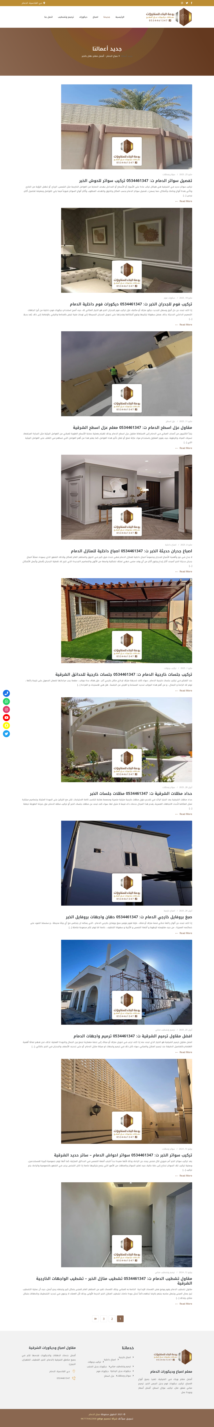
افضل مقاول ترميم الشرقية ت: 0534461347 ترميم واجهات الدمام (133, 1036)
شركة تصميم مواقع (107, 1419)
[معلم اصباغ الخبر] (6, 709)
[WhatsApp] (6, 701)
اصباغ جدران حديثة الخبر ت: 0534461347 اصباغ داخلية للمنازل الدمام (131, 551)
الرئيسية (119, 17)
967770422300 (89, 1419)
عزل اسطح (170, 421)
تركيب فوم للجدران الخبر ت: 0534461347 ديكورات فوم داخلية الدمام (131, 304)
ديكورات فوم (169, 298)
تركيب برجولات (170, 668)
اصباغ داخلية (170, 545)
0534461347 (63, 1378)
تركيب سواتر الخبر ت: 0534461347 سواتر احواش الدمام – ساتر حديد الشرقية (123, 1155)
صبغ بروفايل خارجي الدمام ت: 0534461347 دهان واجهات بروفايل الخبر (129, 917)
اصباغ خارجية (169, 911)
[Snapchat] (6, 725)
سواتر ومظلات (168, 174)
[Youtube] (6, 717)
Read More (185, 201)
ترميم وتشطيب (66, 17)
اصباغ (95, 17)
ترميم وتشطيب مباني (165, 1030)
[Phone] (6, 693)
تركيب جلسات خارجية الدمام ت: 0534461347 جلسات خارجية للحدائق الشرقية (123, 674)
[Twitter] (6, 733)
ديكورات (83, 17)
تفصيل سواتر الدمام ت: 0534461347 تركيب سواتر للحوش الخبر (135, 180)
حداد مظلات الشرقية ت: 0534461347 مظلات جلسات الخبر (141, 793)
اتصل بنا (48, 17)
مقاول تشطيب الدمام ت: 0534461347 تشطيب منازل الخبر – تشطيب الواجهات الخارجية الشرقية (114, 1281)
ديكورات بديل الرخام (121, 1371)
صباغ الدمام (94, 1414)
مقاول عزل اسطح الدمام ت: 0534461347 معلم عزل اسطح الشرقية (132, 427)
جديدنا (107, 17)
